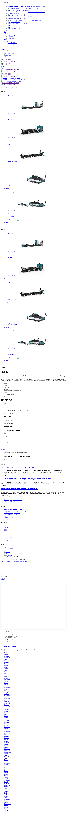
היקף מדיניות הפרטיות (6, 561)
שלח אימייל (4, 578)
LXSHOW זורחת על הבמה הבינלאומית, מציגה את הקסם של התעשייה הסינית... (27, 479)
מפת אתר (16, 561)
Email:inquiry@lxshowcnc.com (13, 500)
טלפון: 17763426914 (9, 503)
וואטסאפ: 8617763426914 (11, 501)
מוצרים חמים (23, 561)
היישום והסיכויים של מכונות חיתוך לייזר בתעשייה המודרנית (19, 489)
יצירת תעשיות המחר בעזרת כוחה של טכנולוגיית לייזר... (18, 467)
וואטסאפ (3, 579)
